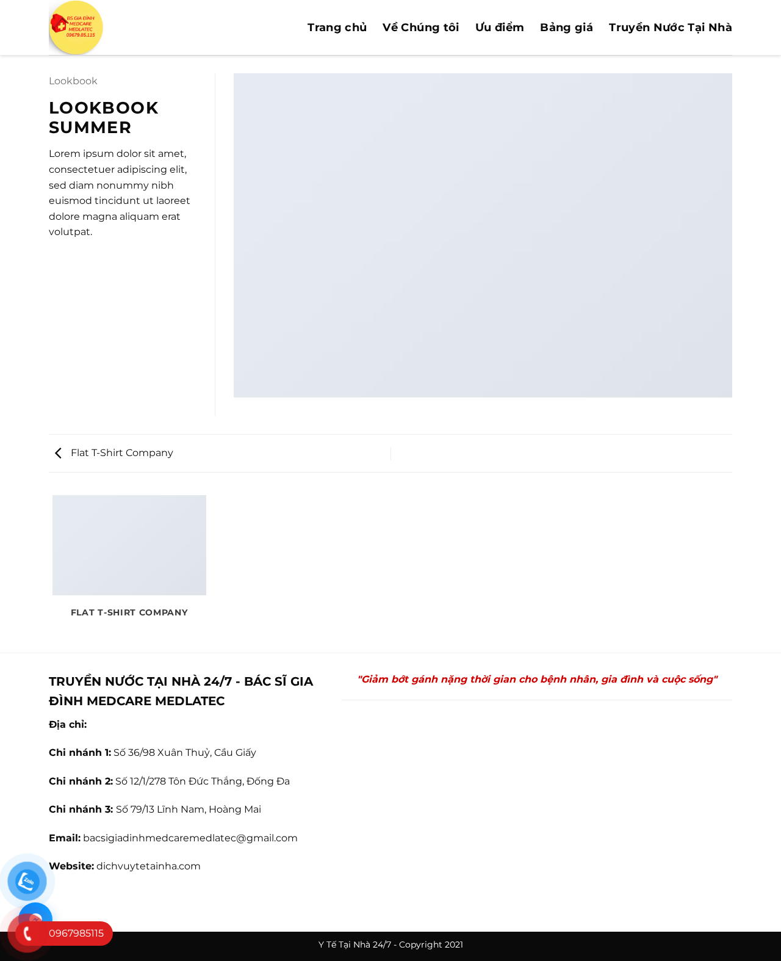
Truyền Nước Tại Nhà (670, 27)
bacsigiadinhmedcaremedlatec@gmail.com (190, 838)
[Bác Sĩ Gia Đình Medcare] (143, 27)
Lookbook (73, 81)
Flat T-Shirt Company (120, 453)
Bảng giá (566, 27)
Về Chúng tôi (421, 27)
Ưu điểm (500, 27)
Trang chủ (337, 27)
